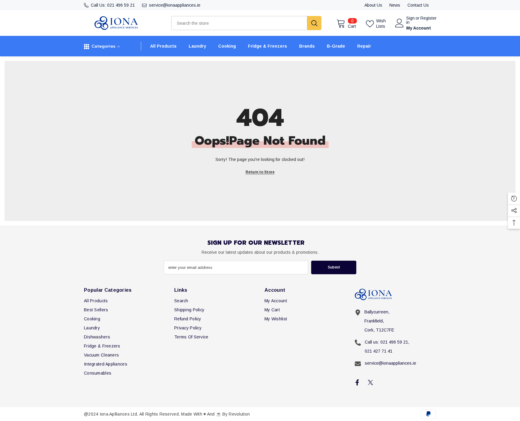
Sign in (410, 20)
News (394, 5)
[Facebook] (357, 382)
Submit (334, 267)
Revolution (239, 414)
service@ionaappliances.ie (174, 5)
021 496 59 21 (121, 5)
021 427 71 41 (378, 351)
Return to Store (260, 172)
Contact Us (418, 5)
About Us (373, 5)
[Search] (246, 23)
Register (428, 18)
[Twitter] (370, 382)
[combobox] (239, 23)
